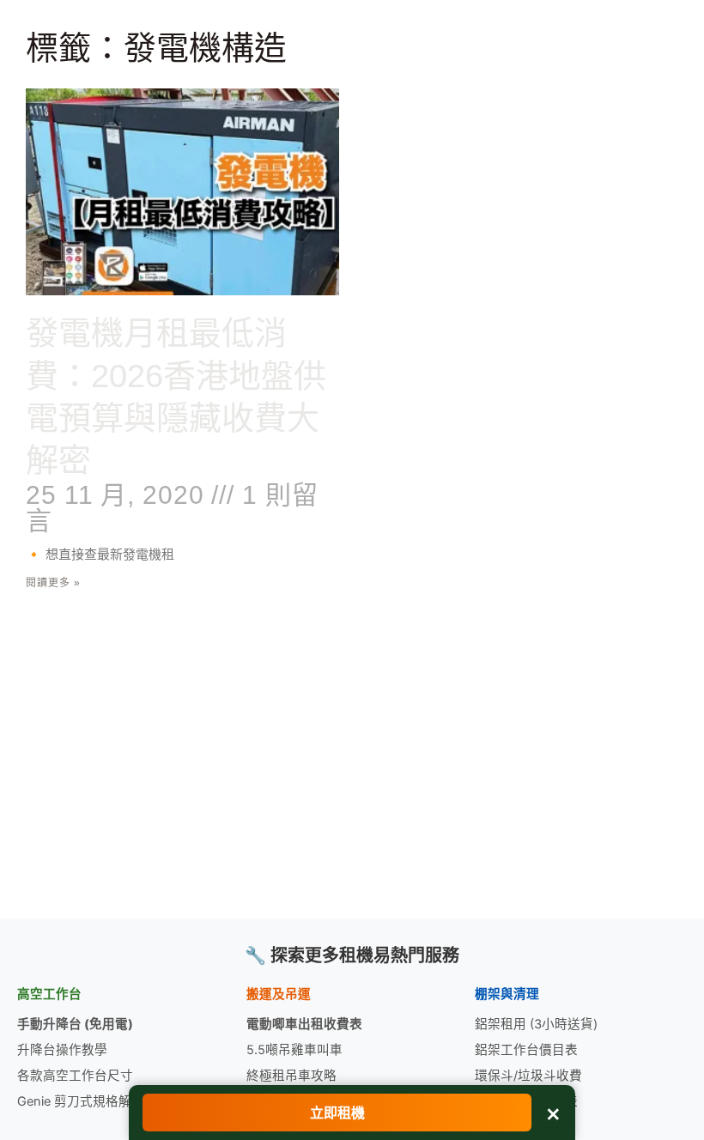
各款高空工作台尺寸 (75, 1075)
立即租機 (337, 1112)
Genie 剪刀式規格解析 (80, 1101)
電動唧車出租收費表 (304, 1024)
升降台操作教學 (62, 1050)
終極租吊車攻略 (291, 1075)
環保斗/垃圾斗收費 (528, 1075)
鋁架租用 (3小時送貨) (536, 1024)
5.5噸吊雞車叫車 (294, 1050)
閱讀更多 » (53, 583)
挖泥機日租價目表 (526, 1101)
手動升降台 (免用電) (75, 1024)
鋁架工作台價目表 (526, 1050)
